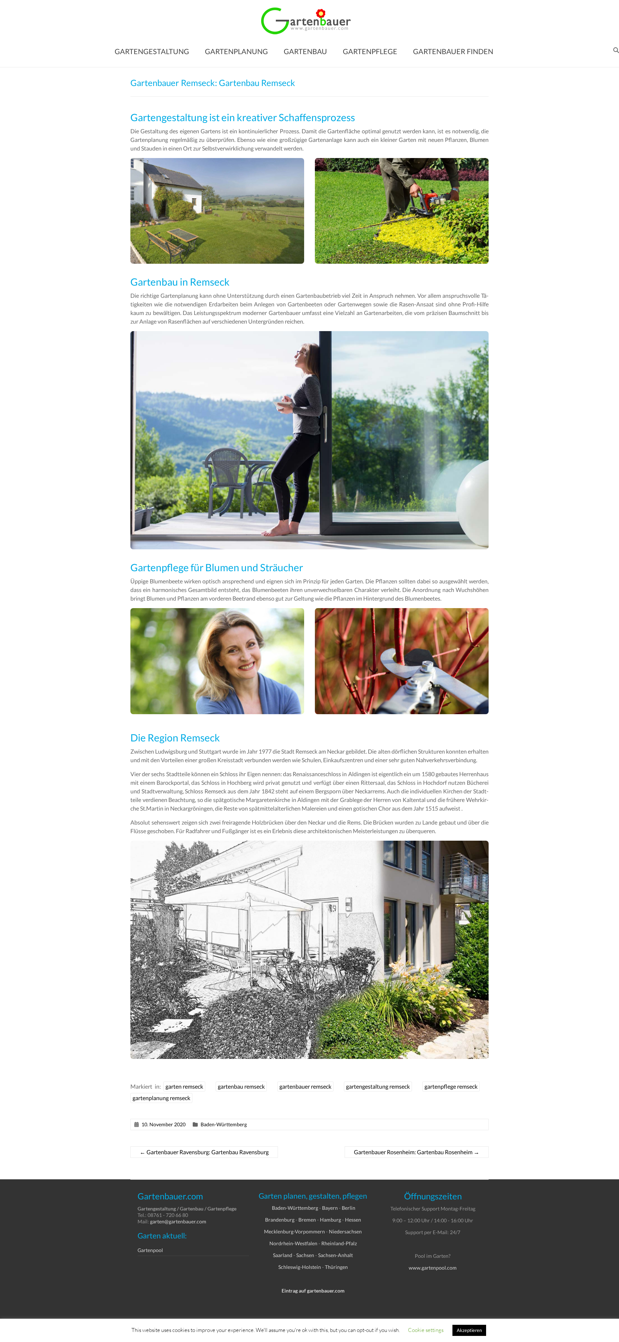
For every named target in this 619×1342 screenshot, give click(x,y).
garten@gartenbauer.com (178, 1221)
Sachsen (305, 1255)
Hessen (353, 1220)
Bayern (330, 1208)
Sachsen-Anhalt (335, 1255)
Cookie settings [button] (425, 1330)
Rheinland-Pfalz (339, 1243)
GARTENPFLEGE (370, 51)
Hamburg (330, 1220)
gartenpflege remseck (451, 1086)
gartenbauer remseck (305, 1086)
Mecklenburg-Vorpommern (294, 1231)
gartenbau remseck (241, 1086)
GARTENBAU (305, 51)
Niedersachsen (345, 1231)
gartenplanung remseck (161, 1097)
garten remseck (184, 1086)
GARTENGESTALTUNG (152, 51)
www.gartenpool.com (433, 1268)
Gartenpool (150, 1250)
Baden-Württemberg (224, 1124)
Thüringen (336, 1267)
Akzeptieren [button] (469, 1330)
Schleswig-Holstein (299, 1267)
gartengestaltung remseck (378, 1086)
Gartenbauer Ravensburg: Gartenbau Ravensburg (204, 1151)
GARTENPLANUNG (236, 51)
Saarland (282, 1255)
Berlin (348, 1208)
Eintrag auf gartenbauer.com (313, 1291)
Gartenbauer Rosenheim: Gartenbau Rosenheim (416, 1151)
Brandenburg (279, 1220)
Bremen (307, 1220)
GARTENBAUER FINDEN (453, 51)
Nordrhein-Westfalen (293, 1243)
